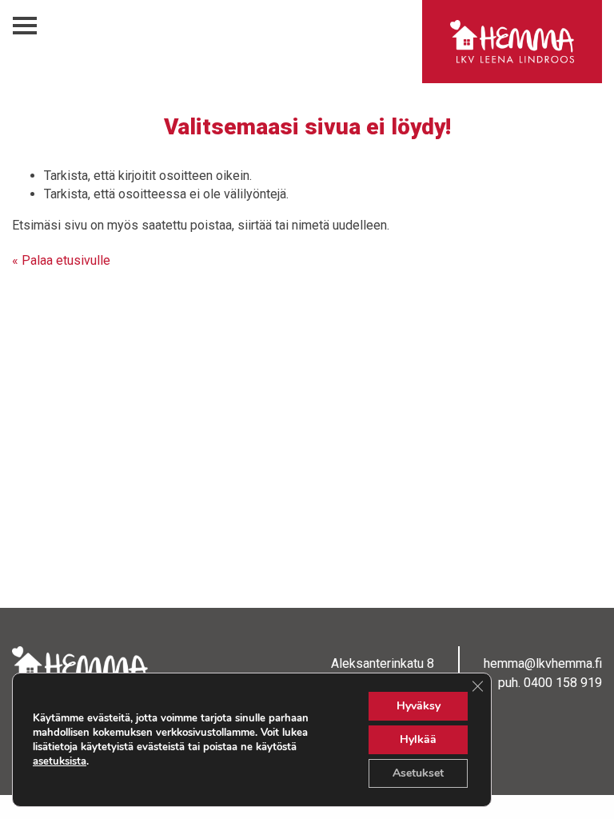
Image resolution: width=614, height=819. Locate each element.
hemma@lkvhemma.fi (543, 663)
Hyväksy (419, 705)
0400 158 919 (563, 682)
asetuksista (59, 761)
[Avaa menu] (25, 26)
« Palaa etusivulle (61, 260)
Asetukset (418, 773)
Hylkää (418, 739)
